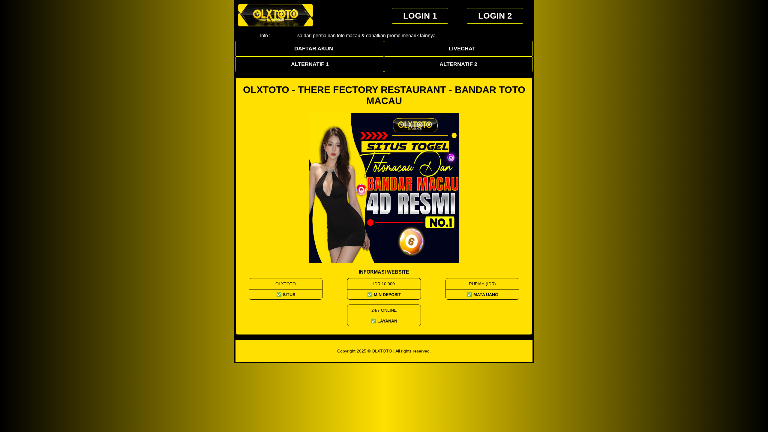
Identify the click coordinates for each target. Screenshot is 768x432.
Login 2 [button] (495, 15)
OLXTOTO (382, 351)
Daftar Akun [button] (313, 49)
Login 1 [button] (420, 15)
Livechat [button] (462, 49)
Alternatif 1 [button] (310, 64)
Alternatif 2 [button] (458, 64)
